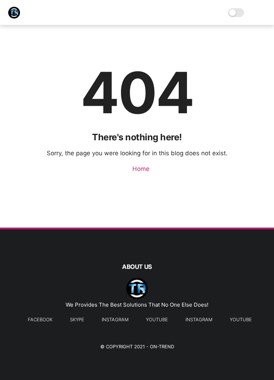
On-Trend (162, 346)
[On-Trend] (14, 16)
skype (77, 319)
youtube (157, 319)
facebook (40, 319)
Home (140, 168)
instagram (115, 319)
